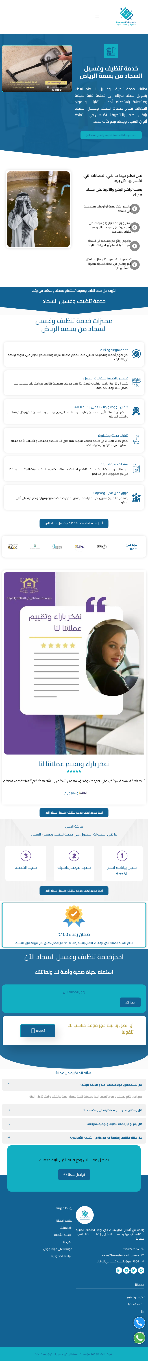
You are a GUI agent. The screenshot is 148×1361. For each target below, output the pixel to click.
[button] (97, 17)
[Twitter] (133, 1270)
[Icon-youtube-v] (126, 1270)
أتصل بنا (40, 1030)
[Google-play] (119, 1270)
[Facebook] (141, 1270)
